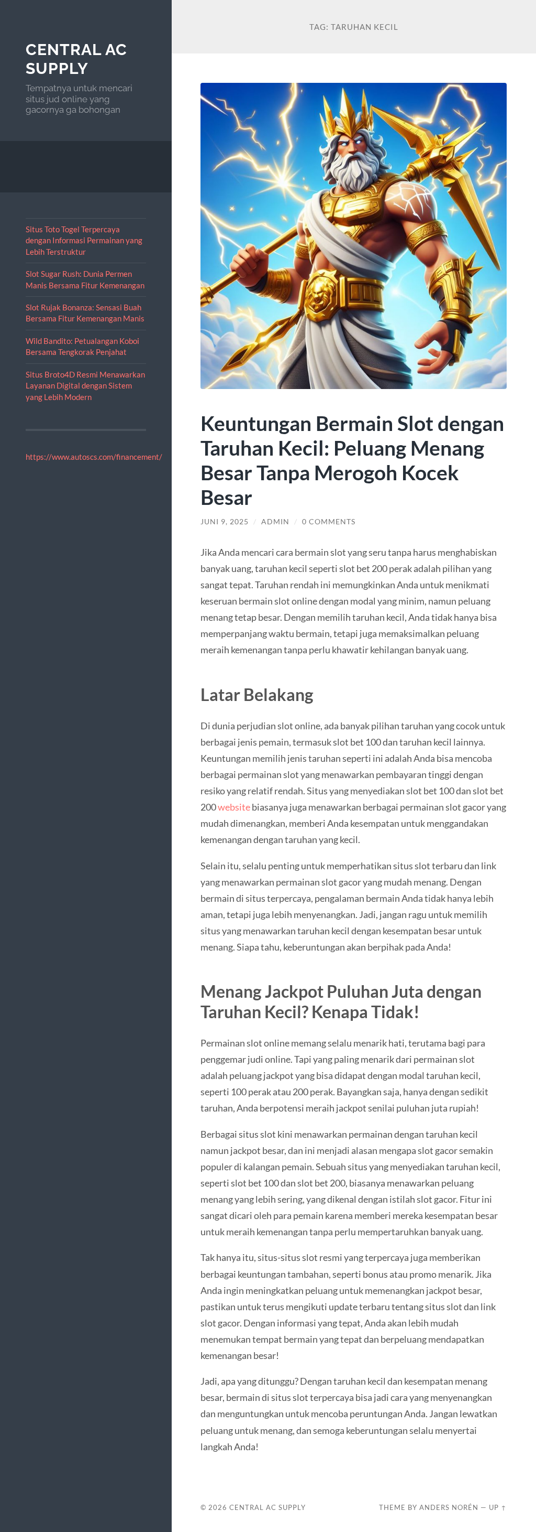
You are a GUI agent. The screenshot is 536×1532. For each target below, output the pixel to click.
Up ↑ (498, 1507)
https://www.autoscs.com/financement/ (94, 456)
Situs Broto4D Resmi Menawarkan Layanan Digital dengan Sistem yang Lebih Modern (85, 386)
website (234, 807)
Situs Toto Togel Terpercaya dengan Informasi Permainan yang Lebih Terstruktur (84, 240)
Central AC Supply (76, 59)
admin (275, 521)
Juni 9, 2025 (224, 521)
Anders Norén (448, 1507)
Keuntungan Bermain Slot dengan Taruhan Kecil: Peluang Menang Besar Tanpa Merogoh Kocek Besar (352, 460)
